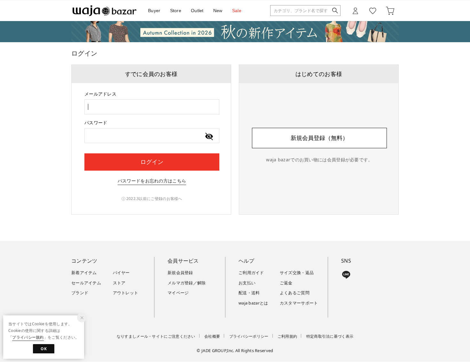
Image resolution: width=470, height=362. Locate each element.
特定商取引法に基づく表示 (330, 336)
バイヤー (121, 272)
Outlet (197, 10)
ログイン (151, 162)
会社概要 (212, 336)
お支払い (247, 283)
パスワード (95, 122)
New (218, 10)
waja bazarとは (253, 303)
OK (44, 348)
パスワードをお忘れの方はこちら (152, 181)
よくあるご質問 (294, 293)
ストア (119, 283)
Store (176, 10)
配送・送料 (249, 293)
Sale (236, 10)
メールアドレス (100, 94)
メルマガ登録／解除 (187, 283)
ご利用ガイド (251, 272)
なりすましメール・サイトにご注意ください (156, 336)
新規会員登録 (180, 272)
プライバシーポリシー (249, 336)
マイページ (178, 293)
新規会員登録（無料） (319, 138)
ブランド (79, 293)
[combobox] (151, 106)
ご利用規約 (287, 336)
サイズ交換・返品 (297, 272)
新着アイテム (84, 272)
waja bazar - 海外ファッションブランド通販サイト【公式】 (105, 10)
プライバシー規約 (27, 337)
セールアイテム (86, 283)
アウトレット (125, 293)
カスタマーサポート (299, 303)
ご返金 (286, 283)
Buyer (154, 10)
